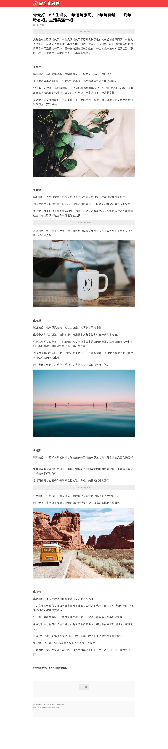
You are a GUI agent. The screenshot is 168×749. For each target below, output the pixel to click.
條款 (50, 707)
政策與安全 (44, 707)
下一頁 (84, 687)
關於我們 (36, 707)
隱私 (53, 707)
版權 (57, 707)
